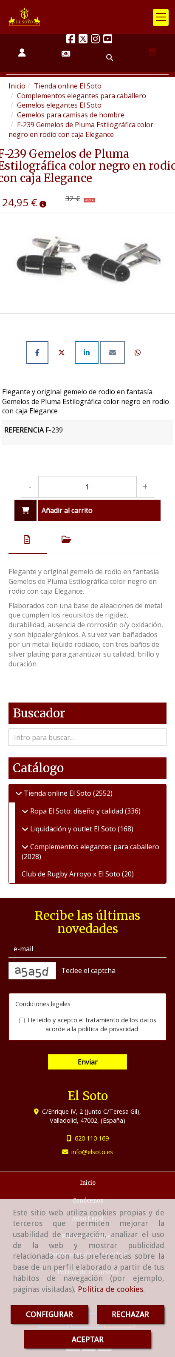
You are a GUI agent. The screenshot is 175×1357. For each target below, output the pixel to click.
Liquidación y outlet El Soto (73, 829)
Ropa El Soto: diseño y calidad (76, 811)
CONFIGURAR (49, 1314)
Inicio (88, 1182)
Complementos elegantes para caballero (93, 846)
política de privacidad (108, 1029)
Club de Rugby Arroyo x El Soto (72, 874)
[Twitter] (83, 40)
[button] (21, 53)
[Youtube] (107, 40)
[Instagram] (95, 40)
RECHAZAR (130, 1314)
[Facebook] (70, 40)
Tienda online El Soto (57, 793)
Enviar (88, 1062)
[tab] (27, 539)
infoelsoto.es (92, 1152)
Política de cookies (110, 1289)
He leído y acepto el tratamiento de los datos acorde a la (92, 1024)
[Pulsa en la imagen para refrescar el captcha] (32, 970)
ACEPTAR (88, 1339)
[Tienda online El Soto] (18, 793)
